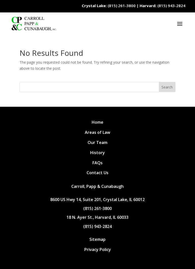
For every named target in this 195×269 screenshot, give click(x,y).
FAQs (97, 163)
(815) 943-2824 (162, 5)
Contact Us (97, 172)
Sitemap (97, 239)
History (97, 152)
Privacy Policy (97, 249)
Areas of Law (97, 132)
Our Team (97, 142)
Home (97, 122)
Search (167, 87)
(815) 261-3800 (109, 5)
